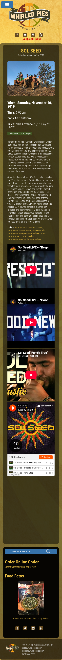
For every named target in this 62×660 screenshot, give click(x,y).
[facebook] (18, 35)
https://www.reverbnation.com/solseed (24, 239)
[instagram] (34, 35)
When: (12, 103)
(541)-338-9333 (31, 39)
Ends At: (13, 118)
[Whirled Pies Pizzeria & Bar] (31, 28)
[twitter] (26, 35)
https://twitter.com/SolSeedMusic (22, 236)
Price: (11, 124)
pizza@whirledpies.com (32, 648)
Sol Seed (31, 51)
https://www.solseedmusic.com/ (29, 227)
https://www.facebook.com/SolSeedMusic (26, 230)
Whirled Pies (12, 648)
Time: (11, 112)
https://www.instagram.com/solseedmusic (26, 233)
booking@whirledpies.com (33, 651)
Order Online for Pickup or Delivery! (20, 567)
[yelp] (42, 35)
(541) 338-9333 (28, 654)
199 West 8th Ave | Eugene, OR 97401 (37, 645)
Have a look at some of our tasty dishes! (31, 618)
